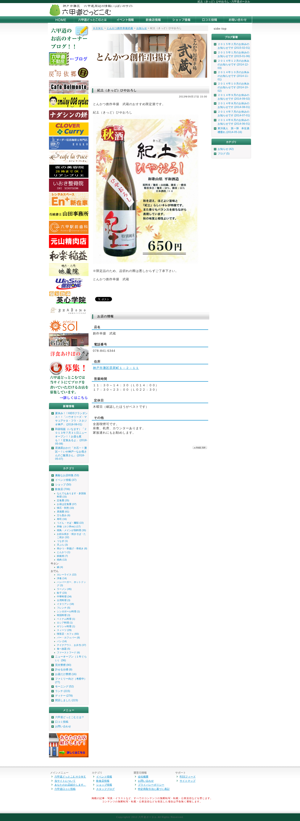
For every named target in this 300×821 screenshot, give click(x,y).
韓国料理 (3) (63, 615)
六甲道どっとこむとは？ (69, 717)
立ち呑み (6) (63, 515)
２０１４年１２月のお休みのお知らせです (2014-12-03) (233, 64)
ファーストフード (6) (68, 652)
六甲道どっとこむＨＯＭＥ (70, 776)
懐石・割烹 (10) (65, 508)
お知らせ (141, 28)
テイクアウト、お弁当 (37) (71, 645)
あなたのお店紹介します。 (70, 784)
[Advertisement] (200, 9)
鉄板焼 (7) (62, 556)
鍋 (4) (60, 567)
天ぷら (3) (62, 544)
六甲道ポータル (147, 817)
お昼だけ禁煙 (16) (65, 674)
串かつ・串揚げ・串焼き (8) (72, 548)
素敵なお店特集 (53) (67, 475)
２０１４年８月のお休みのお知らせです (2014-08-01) (234, 105)
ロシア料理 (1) (65, 622)
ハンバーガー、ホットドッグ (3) (71, 584)
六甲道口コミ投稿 (65, 788)
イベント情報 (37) (65, 479)
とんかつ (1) (63, 552)
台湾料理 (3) (63, 600)
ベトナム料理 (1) (66, 619)
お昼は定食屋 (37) (66, 504)
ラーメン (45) (64, 589)
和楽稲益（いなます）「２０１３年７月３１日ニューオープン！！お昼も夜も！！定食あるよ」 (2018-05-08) (71, 436)
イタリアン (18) (65, 604)
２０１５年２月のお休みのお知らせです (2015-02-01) (234, 46)
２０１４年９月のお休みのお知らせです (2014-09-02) (234, 96)
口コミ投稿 (61, 721)
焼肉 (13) (62, 559)
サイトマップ (187, 780)
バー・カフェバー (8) (68, 637)
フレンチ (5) (63, 607)
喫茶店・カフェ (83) (68, 633)
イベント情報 (104, 776)
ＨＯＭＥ (98, 28)
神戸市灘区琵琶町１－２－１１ (116, 368)
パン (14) (62, 641)
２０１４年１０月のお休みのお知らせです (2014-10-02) (233, 87)
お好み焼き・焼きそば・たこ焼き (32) (71, 536)
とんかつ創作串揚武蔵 (120, 28)
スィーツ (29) (64, 630)
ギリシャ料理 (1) (66, 626)
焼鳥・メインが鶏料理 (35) (71, 530)
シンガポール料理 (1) (68, 611)
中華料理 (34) (64, 596)
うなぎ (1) (62, 541)
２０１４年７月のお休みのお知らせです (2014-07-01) (234, 113)
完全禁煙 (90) (63, 665)
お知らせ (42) (226, 149)
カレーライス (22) (66, 574)
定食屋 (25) (63, 500)
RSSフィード (188, 776)
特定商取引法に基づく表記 (154, 788)
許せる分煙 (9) (63, 669)
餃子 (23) (62, 592)
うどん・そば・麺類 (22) (70, 522)
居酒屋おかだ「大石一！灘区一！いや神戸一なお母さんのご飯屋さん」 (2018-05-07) (71, 453)
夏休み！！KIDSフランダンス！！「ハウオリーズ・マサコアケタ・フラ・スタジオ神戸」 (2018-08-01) (71, 419)
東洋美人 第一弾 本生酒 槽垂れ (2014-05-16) (234, 130)
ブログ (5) (224, 153)
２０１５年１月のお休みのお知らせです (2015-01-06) (234, 54)
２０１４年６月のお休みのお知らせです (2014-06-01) (234, 122)
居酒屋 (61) (63, 511)
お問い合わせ (63, 726)
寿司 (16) (62, 519)
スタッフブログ (105, 788)
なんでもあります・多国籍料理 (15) (71, 495)
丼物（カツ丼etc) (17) (69, 526)
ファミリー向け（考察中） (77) (71, 680)
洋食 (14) (62, 578)
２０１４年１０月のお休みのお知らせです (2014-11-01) (233, 76)
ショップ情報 (104, 784)
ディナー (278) (64, 695)
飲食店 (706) (62, 489)
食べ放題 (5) (63, 648)
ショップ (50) (63, 484)
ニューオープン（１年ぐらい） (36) (71, 658)
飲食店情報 (102, 780)
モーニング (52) (64, 686)
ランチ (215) (62, 691)
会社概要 (143, 776)
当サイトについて (65, 780)
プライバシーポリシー (151, 784)
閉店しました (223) (66, 700)
